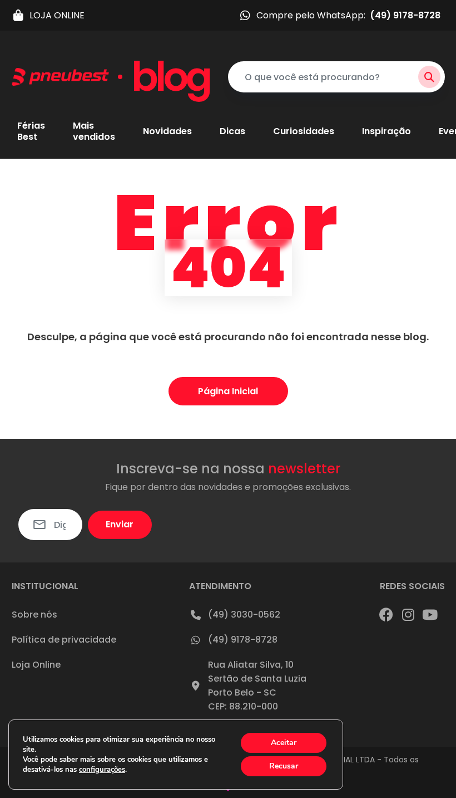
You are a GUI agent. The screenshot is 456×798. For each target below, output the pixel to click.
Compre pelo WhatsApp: (348, 15)
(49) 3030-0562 (244, 614)
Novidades (167, 132)
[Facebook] (386, 614)
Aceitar (283, 742)
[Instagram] (408, 614)
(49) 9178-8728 (242, 639)
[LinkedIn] (430, 614)
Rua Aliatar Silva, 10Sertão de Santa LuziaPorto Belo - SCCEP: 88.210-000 (257, 685)
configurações (102, 770)
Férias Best (31, 131)
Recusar (283, 766)
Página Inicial (228, 391)
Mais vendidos (94, 131)
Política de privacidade (64, 639)
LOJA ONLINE (57, 15)
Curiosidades (303, 132)
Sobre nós (34, 614)
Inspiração (386, 132)
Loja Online (36, 664)
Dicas (232, 132)
